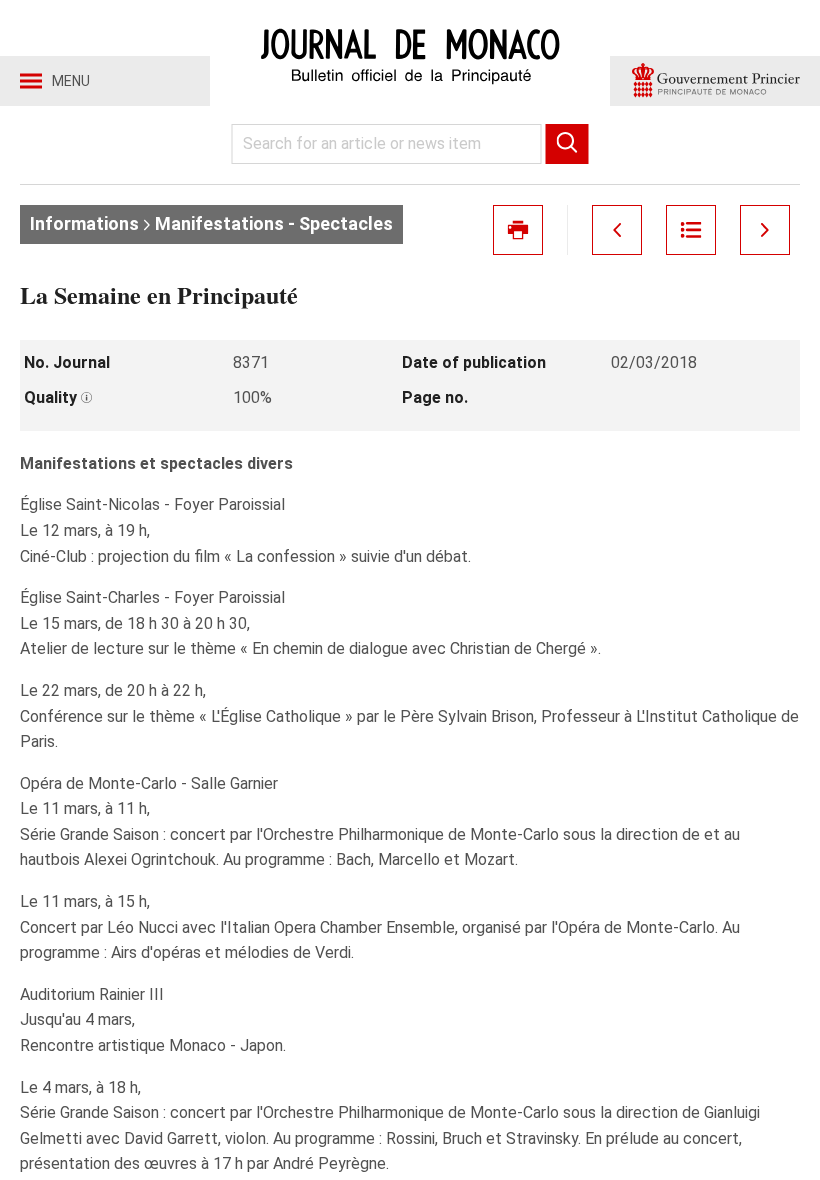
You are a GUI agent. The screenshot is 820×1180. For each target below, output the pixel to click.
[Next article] (765, 230)
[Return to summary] (691, 230)
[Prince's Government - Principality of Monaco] (715, 81)
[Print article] (518, 230)
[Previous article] (617, 230)
